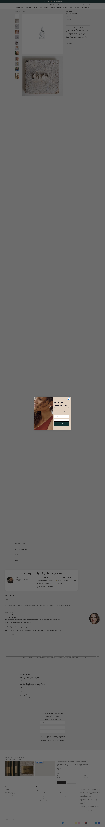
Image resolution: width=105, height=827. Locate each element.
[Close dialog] (69, 399)
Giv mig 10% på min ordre (62, 424)
